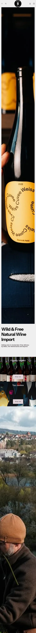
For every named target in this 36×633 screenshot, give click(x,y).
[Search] (6, 4)
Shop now (18, 376)
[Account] (30, 4)
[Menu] (2, 4)
